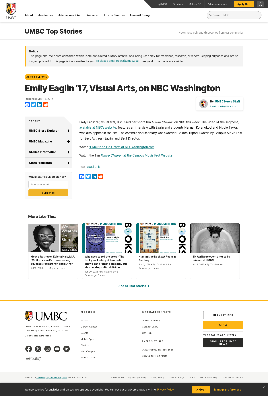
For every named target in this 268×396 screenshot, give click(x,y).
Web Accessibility (209, 377)
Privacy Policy (165, 389)
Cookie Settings (176, 377)
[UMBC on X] (38, 349)
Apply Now (243, 4)
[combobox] (234, 15)
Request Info (223, 315)
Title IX (193, 377)
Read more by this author (223, 106)
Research (92, 15)
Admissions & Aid (69, 15)
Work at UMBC (89, 357)
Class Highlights (40, 163)
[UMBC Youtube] (57, 349)
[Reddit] (45, 105)
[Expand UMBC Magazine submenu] (68, 141)
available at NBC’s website (97, 127)
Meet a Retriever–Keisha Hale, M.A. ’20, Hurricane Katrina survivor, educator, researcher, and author (53, 260)
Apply (223, 324)
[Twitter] (33, 105)
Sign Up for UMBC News (223, 343)
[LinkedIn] (39, 105)
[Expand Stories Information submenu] (68, 152)
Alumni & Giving (140, 15)
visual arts (93, 167)
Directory (178, 4)
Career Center (89, 326)
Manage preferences (227, 389)
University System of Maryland (51, 377)
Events (84, 332)
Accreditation (117, 377)
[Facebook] (27, 105)
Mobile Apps (87, 339)
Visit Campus (88, 351)
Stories (35, 121)
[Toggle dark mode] (260, 4)
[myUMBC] (33, 359)
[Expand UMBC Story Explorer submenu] (68, 130)
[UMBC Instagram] (48, 349)
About (29, 15)
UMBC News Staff (227, 101)
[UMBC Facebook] (29, 349)
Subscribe (48, 192)
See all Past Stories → (134, 286)
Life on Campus (114, 15)
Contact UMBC (150, 326)
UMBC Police (149, 349)
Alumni (84, 320)
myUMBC (162, 4)
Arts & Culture (36, 77)
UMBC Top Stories (53, 31)
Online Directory (151, 320)
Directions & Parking (38, 335)
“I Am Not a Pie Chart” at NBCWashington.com (121, 147)
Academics (45, 15)
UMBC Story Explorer (44, 130)
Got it (203, 389)
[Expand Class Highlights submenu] (68, 163)
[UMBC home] (8, 11)
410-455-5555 (165, 349)
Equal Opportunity (138, 377)
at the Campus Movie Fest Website (136, 155)
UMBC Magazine (40, 141)
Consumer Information (232, 377)
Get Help (147, 332)
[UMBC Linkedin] (67, 349)
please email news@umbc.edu (119, 60)
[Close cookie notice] (263, 387)
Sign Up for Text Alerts (154, 355)
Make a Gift (195, 4)
